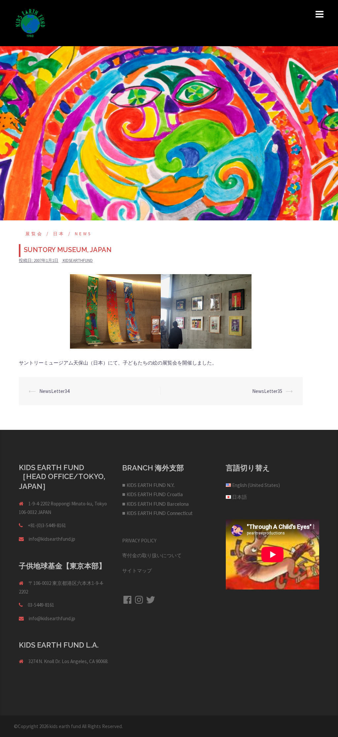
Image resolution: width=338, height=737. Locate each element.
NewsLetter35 (267, 391)
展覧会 (34, 234)
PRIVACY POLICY (139, 540)
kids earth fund (65, 726)
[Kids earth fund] (30, 22)
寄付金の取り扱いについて (152, 555)
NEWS (83, 234)
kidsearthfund (78, 260)
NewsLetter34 (54, 391)
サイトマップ (137, 570)
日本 (59, 234)
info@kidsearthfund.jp (52, 539)
